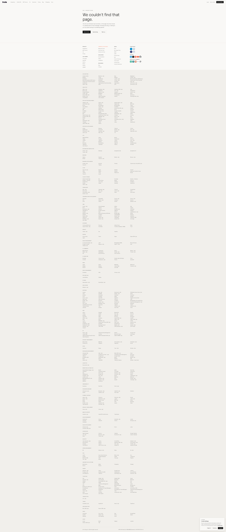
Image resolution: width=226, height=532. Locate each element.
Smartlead (84, 421)
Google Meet (132, 513)
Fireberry (100, 209)
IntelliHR (131, 318)
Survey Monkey (133, 471)
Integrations (13, 2)
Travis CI (84, 173)
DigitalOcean (85, 129)
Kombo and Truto (101, 51)
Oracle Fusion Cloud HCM (104, 322)
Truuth (85, 152)
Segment (84, 379)
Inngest (100, 112)
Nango (100, 348)
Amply (84, 264)
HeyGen (84, 514)
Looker (85, 93)
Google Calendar (133, 433)
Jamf (99, 242)
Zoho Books (133, 84)
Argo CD (85, 169)
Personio (132, 323)
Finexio (85, 398)
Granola (131, 199)
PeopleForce (86, 323)
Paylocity (133, 322)
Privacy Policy (116, 55)
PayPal (131, 400)
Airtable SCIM (116, 478)
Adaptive (85, 102)
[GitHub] (140, 57)
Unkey (115, 122)
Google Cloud (101, 110)
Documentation (101, 56)
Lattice (116, 319)
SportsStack (102, 282)
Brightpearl (132, 76)
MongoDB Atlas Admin (103, 113)
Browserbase (101, 105)
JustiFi (132, 398)
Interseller (117, 419)
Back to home (86, 31)
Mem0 (115, 357)
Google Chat (132, 332)
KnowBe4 (132, 355)
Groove (85, 297)
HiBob (100, 316)
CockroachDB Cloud (86, 225)
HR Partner (132, 316)
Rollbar (84, 117)
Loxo (84, 141)
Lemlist (131, 419)
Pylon (85, 303)
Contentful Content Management (120, 354)
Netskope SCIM (118, 442)
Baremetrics (85, 464)
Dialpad (115, 521)
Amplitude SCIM (118, 89)
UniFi (131, 244)
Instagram (85, 375)
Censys (100, 440)
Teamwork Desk (86, 306)
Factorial (132, 313)
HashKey (116, 231)
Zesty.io (100, 123)
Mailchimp (116, 264)
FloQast (132, 77)
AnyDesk (85, 414)
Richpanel (132, 303)
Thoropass (85, 58)
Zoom (115, 516)
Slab (131, 358)
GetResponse (85, 374)
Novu (115, 378)
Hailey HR (116, 315)
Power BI (84, 164)
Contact (100, 66)
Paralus (84, 183)
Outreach (84, 420)
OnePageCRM (117, 214)
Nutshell (84, 214)
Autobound (85, 419)
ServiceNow (116, 488)
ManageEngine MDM (118, 242)
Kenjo (100, 319)
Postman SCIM (86, 116)
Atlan (100, 353)
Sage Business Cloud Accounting (105, 82)
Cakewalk (101, 189)
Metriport (85, 287)
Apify (131, 102)
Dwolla (131, 397)
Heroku (84, 112)
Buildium (84, 77)
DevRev (115, 481)
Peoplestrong (116, 323)
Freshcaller (101, 295)
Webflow (84, 381)
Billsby (100, 464)
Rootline (85, 402)
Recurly (100, 465)
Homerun (132, 138)
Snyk (83, 119)
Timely (101, 436)
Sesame (132, 324)
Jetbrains (116, 112)
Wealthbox (86, 218)
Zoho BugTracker (133, 492)
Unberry (115, 144)
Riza (131, 116)
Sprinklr (115, 379)
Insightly (84, 211)
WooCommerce (102, 253)
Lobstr (100, 376)
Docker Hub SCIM (118, 108)
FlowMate (84, 110)
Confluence (85, 354)
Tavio (116, 348)
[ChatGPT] (131, 62)
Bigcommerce (85, 250)
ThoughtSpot (85, 97)
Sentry (131, 117)
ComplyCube (132, 189)
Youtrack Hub (118, 492)
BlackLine (101, 76)
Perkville (132, 378)
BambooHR (116, 312)
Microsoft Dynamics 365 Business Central (136, 78)
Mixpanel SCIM (118, 93)
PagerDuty (116, 343)
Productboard (85, 488)
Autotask (85, 479)
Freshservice (85, 343)
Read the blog (95, 31)
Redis (131, 225)
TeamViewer (116, 414)
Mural (84, 358)
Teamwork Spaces (117, 360)
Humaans (100, 318)
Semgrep (84, 443)
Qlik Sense (132, 94)
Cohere (131, 128)
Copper (131, 207)
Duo (131, 455)
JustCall (131, 521)
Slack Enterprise (86, 336)
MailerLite (116, 376)
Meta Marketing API (87, 378)
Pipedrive (132, 214)
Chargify (131, 464)
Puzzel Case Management (136, 301)
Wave (100, 84)
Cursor (84, 108)
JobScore (100, 140)
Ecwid (115, 250)
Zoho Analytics (101, 97)
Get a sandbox (220, 2)
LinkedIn (85, 376)
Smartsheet (101, 489)
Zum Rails (101, 404)
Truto (115, 120)
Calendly (116, 433)
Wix (83, 253)
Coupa (100, 77)
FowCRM (117, 209)
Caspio (131, 105)
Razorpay (132, 401)
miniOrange (132, 334)
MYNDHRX (101, 320)
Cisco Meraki (85, 106)
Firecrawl (132, 109)
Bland (100, 521)
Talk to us (103, 31)
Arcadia (85, 163)
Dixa (131, 481)
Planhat (116, 216)
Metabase (100, 93)
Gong (100, 419)
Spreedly (101, 402)
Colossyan (85, 513)
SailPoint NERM (118, 335)
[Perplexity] (133, 62)
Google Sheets (117, 355)
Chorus (132, 198)
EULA (115, 48)
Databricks (101, 90)
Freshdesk (132, 295)
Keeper (84, 392)
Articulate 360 (85, 353)
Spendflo (84, 60)
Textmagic (133, 379)
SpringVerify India (117, 150)
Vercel (100, 173)
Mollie (84, 400)
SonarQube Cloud (102, 119)
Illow (100, 190)
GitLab (84, 482)
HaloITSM (100, 297)
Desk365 (100, 293)
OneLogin (116, 457)
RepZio (85, 251)
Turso (131, 226)
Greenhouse (116, 138)
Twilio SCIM (101, 326)
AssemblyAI (101, 198)
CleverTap (132, 370)
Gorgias (131, 296)
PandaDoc (132, 181)
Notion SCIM (102, 508)
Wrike (84, 492)
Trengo (131, 490)
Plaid (132, 81)
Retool (116, 116)
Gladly (115, 296)
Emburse (101, 450)
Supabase (132, 119)
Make (100, 485)
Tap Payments (85, 404)
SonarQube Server (119, 119)
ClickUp (84, 481)
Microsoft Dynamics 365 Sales (104, 213)
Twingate (84, 122)
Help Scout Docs (102, 299)
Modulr (84, 158)
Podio (115, 486)
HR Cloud (116, 316)
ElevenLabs (101, 129)
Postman (132, 115)
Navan (116, 503)
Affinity (115, 206)
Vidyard (101, 514)
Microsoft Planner (117, 485)
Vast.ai (85, 184)
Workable (132, 144)
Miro (83, 113)
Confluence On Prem (104, 354)
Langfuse (116, 92)
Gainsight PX (132, 90)
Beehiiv (100, 370)
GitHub (100, 171)
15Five (84, 312)
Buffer (115, 370)
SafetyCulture (117, 471)
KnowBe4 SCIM (85, 357)
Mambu (116, 157)
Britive (116, 455)
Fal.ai (132, 129)
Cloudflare (116, 106)
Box (99, 178)
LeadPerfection (134, 211)
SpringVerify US (133, 150)
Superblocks (86, 120)
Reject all (209, 528)
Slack (131, 335)
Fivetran (115, 163)
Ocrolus (116, 80)
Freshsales (132, 209)
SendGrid (100, 267)
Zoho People (132, 326)
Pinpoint (115, 141)
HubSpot (132, 210)
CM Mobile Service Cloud (136, 292)
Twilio (131, 120)
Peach (84, 401)
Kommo (115, 211)
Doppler (131, 108)
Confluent (132, 106)
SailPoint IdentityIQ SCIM (104, 335)
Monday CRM (116, 213)
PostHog (100, 94)
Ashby (100, 137)
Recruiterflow (101, 142)
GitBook (84, 355)
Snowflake (101, 226)
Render (131, 172)
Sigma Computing (102, 96)
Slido (99, 272)
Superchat (100, 304)
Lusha (131, 426)
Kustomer (100, 300)
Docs (52, 2)
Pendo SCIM (86, 94)
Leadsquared (133, 375)
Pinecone (100, 225)
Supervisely (133, 131)
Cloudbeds (86, 503)
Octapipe (100, 214)
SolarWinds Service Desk (87, 304)
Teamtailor (101, 144)
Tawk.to (131, 304)
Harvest (131, 315)
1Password (86, 391)
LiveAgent (116, 300)
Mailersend (132, 264)
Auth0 (84, 455)
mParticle (101, 378)
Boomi (84, 105)
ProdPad (131, 486)
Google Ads (101, 374)
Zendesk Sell (116, 218)
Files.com (132, 180)
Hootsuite (117, 374)
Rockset (85, 96)
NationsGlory (86, 282)
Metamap (100, 150)
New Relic (100, 386)
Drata (85, 190)
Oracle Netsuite (101, 81)
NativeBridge (117, 113)
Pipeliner (100, 216)
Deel (116, 313)
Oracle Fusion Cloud (103, 115)
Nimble (131, 213)
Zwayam (84, 327)
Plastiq (100, 401)
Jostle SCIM (85, 334)
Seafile (100, 183)
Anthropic (84, 198)
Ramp (115, 450)
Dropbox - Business (134, 178)
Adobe (101, 102)
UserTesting (117, 473)
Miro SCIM (86, 508)
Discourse (132, 354)
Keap (99, 211)
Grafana (131, 110)
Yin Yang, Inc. (86, 529)
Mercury (132, 157)
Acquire (84, 292)
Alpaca (84, 157)
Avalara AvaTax (85, 76)
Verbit (85, 132)
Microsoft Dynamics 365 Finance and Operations (89, 80)
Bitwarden (101, 391)
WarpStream (132, 122)
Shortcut (84, 489)
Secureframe (86, 192)
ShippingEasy (101, 251)
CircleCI (131, 169)
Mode (131, 93)
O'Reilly (131, 320)
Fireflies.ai (116, 199)
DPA (115, 57)
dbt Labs (100, 163)
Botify (85, 90)
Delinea (115, 332)
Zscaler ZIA (116, 445)
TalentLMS (100, 360)
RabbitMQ (101, 116)
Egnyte (115, 180)
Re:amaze (116, 303)
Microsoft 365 (85, 457)
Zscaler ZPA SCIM (133, 445)
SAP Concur (133, 82)
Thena (85, 490)
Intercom (116, 299)
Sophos (100, 443)
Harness (115, 171)
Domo (115, 426)
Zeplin (84, 237)
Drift (83, 199)
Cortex (101, 409)
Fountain (100, 138)
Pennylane (116, 81)
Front (84, 296)
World (100, 459)
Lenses (132, 92)
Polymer (131, 141)
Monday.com (132, 485)
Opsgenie (100, 343)
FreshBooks (101, 78)
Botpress (100, 128)
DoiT (116, 90)
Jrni (84, 434)
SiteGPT (84, 67)
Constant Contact (102, 371)
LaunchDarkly (85, 277)
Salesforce (85, 217)
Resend (84, 267)
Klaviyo (115, 375)
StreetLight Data (134, 96)
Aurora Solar (85, 236)
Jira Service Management (103, 483)
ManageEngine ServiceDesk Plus (136, 300)
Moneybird (100, 80)
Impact (131, 374)
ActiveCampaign (102, 206)
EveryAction (86, 209)
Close (115, 207)
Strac (116, 443)
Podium (101, 301)
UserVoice (133, 473)
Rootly (131, 343)
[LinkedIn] (131, 57)
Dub (83, 372)
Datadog (100, 108)
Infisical (100, 442)
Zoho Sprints (101, 493)
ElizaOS (116, 129)
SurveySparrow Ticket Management (120, 489)
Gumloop (84, 348)
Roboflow (116, 131)
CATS (131, 137)
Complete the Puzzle (103, 46)
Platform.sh (116, 172)
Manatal (100, 141)
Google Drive (85, 181)
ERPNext (116, 77)
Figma (115, 236)
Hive (131, 482)
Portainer (116, 115)
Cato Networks (86, 440)
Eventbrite (84, 272)
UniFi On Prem (102, 445)
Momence (101, 434)
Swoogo (117, 272)
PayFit (116, 322)
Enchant (84, 295)
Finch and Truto (101, 50)
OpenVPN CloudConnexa (103, 414)
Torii (84, 459)
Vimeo (115, 514)
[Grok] (140, 62)
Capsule (100, 207)
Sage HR (116, 142)
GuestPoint (101, 503)
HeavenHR (84, 316)
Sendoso (101, 379)
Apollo (100, 426)
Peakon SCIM (86, 522)
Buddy (100, 169)
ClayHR (100, 313)
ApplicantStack (85, 137)
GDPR (115, 51)
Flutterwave (102, 398)
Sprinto (84, 62)
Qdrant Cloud (117, 225)
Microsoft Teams (117, 334)
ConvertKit (116, 371)
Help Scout (85, 299)
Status (99, 58)
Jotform (131, 470)
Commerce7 (101, 250)
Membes (85, 213)
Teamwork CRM (133, 217)
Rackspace (102, 303)
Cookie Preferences (118, 64)
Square (115, 402)
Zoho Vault (116, 392)
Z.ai (115, 132)
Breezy (115, 137)
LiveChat (100, 334)
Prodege (85, 471)
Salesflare (132, 216)
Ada (100, 292)
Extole (101, 372)
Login (208, 2)
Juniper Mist (132, 112)
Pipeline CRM (85, 216)
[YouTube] (138, 57)
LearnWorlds (102, 357)
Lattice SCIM (133, 319)
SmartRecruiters (133, 142)
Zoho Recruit (85, 145)
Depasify (100, 157)
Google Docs (101, 355)
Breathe (131, 312)
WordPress (101, 381)
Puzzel (116, 301)
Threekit (132, 251)
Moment (101, 400)
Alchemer (85, 470)
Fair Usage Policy (117, 50)
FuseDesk (100, 296)
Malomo (132, 250)
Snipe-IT (117, 244)
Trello (115, 490)
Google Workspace (102, 456)
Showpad (133, 420)
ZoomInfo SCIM (87, 428)
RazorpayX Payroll (102, 324)
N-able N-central (86, 244)
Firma (131, 258)
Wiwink (101, 218)
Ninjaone (101, 244)
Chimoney (117, 397)
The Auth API (85, 445)
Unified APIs (19, 2)
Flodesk (131, 372)
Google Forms (117, 470)
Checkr (85, 150)
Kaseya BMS (116, 483)
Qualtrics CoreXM (102, 471)
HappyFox (116, 297)
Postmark (133, 266)
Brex (115, 76)
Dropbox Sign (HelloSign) (119, 258)
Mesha (84, 63)
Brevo (84, 207)
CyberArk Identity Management (104, 332)
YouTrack (100, 492)
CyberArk (117, 391)
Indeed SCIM (117, 318)
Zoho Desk (116, 307)
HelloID (115, 456)
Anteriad (85, 426)
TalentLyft (84, 144)
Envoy (115, 109)
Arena (85, 409)
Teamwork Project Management (136, 489)
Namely (115, 320)
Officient (84, 322)
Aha (83, 478)
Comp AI (116, 189)
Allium (85, 89)
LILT (84, 498)
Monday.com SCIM (87, 486)
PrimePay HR (86, 324)
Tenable (132, 443)
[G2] (136, 57)
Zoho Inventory (117, 253)
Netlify (131, 113)
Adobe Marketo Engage (88, 370)
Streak (101, 217)
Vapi (99, 522)
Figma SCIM (133, 236)
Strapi (85, 360)
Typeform (100, 473)
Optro (131, 190)
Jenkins (84, 172)
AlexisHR (100, 312)
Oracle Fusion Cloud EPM (136, 163)
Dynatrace (85, 386)
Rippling (116, 324)
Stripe (131, 402)
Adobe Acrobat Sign (86, 178)
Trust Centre (116, 60)
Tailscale (100, 120)
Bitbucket (132, 479)
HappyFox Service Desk (134, 297)
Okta (99, 457)
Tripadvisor (132, 503)
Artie (131, 89)
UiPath (100, 122)
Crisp (84, 293)
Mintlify (132, 357)
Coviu (101, 513)
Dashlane (132, 391)
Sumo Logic (116, 386)
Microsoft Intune (133, 242)
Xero (115, 84)
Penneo (115, 259)
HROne (85, 318)
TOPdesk (117, 306)
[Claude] (136, 62)
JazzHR (84, 140)
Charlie (84, 313)
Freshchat (116, 295)
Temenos (101, 158)
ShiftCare (85, 326)
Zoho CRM (85, 220)
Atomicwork (117, 292)
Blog (43, 2)
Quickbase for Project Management (105, 488)
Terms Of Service (117, 58)
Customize (215, 528)
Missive (84, 301)
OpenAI (100, 201)
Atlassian (100, 103)
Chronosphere (118, 341)
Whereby (84, 516)
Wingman (133, 201)
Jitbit (131, 299)
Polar (115, 401)
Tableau (100, 164)
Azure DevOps (101, 479)
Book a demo (212, 2)
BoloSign (84, 258)
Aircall (84, 521)
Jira (83, 483)
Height (100, 482)
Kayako (85, 300)
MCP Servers (25, 2)
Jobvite (115, 140)
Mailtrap (100, 266)
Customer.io (132, 371)
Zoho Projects (85, 493)
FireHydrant (133, 341)
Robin (84, 436)
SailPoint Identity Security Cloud (89, 335)
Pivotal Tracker (101, 486)
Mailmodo (132, 376)
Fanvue (84, 465)
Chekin (85, 231)
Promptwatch (117, 94)
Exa (99, 231)
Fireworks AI (86, 131)
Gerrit (84, 171)
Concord (101, 258)
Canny (100, 470)
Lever (132, 140)
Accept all (220, 528)
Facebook (117, 372)
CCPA (115, 53)
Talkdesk (116, 304)
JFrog (100, 172)
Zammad (84, 307)
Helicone (101, 92)
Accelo (85, 206)
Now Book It (117, 434)
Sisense (115, 96)
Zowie (131, 307)
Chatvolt (116, 128)
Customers (34, 2)
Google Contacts (102, 210)
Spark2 (84, 65)
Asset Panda (86, 103)
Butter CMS (117, 353)
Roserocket (86, 365)
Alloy (85, 189)
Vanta (115, 192)
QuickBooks (85, 82)
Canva (100, 236)
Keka (83, 319)
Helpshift (116, 482)
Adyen (85, 397)
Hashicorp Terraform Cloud (135, 171)
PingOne (131, 457)
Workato (133, 348)
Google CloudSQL (117, 110)
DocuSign (116, 178)
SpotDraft (132, 259)
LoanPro (117, 78)
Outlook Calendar (133, 434)
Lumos (116, 190)
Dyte (115, 513)
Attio (131, 206)
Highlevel (116, 210)
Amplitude (101, 89)
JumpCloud (132, 456)
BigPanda (100, 341)
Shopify (116, 251)
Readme (115, 358)
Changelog (47, 2)
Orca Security (134, 442)
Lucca (84, 320)
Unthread (133, 306)
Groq (84, 201)
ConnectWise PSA (103, 481)
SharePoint (132, 183)
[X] (133, 57)
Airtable (101, 478)
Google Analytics (86, 92)
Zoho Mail (116, 267)
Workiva (85, 193)
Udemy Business (118, 326)
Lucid (101, 181)
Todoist (100, 490)
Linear (131, 483)
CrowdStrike (116, 440)
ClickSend (84, 371)
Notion (100, 358)
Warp (101, 132)
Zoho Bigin (132, 218)
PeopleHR (100, 323)
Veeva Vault (132, 192)
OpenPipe (101, 131)
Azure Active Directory (103, 455)
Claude (101, 106)
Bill (83, 450)
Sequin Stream (86, 226)
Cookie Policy (116, 62)
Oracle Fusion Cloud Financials (136, 80)
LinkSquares (102, 259)
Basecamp (116, 479)
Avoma (116, 198)
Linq (83, 485)
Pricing (39, 2)
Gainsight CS (85, 210)
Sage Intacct (116, 82)
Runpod (100, 117)
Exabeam (133, 440)
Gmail (100, 264)
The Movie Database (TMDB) (120, 226)
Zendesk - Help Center (134, 360)
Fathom (101, 199)
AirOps (84, 128)
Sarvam (115, 201)
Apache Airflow (118, 102)
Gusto (100, 315)
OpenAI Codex (86, 115)
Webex (131, 514)
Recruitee (84, 142)
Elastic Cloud (101, 109)
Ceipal (84, 138)
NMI (116, 400)
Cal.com (100, 433)
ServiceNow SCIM (133, 488)
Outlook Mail (116, 266)
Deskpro (117, 293)
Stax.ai (85, 84)
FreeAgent (85, 78)
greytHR (84, 315)
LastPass (101, 392)
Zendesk (100, 307)
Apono (85, 332)
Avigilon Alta (116, 103)
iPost (100, 375)
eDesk (131, 293)
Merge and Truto (101, 48)
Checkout (100, 397)
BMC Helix (132, 103)
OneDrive (116, 181)
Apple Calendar (85, 433)
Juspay (115, 398)
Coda (131, 353)
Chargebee (116, 464)
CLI (29, 2)
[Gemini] (138, 62)
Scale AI (115, 117)
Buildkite (116, 169)
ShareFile (116, 183)
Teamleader (116, 217)
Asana (131, 478)
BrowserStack (117, 105)
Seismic (115, 420)
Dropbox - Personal (86, 180)
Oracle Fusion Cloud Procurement (89, 81)
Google (84, 456)
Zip (131, 450)
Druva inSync (101, 180)
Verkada (85, 245)
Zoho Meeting (101, 516)
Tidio (99, 306)
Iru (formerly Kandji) (87, 242)
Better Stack (85, 341)
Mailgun (84, 266)
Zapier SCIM (86, 123)
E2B (83, 109)
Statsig (100, 277)
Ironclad (84, 259)
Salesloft (100, 420)
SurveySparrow (85, 473)
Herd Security (85, 442)
